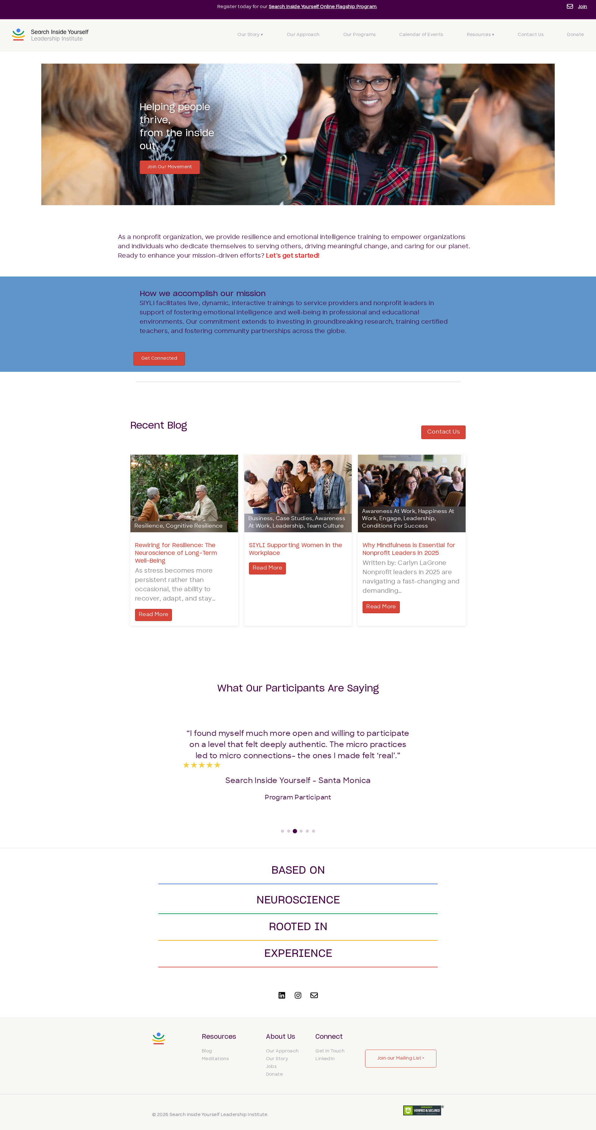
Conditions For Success (395, 526)
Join (582, 7)
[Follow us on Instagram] (298, 995)
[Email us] (314, 995)
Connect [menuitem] (329, 1037)
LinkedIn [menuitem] (325, 1059)
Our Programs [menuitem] (359, 35)
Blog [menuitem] (207, 1051)
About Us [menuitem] (280, 1037)
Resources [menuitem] (219, 1037)
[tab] (282, 831)
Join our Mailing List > (401, 1058)
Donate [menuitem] (575, 35)
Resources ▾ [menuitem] (480, 35)
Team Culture (325, 526)
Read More (154, 614)
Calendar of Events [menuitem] (421, 35)
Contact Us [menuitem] (531, 35)
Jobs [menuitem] (271, 1067)
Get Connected (159, 358)
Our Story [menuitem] (277, 1059)
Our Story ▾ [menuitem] (250, 35)
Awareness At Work (388, 511)
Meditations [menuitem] (215, 1059)
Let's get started (292, 256)
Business (260, 518)
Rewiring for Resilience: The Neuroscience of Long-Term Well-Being (176, 553)
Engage (390, 518)
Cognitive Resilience (194, 526)
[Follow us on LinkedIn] (282, 995)
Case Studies (294, 518)
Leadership (288, 526)
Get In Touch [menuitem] (330, 1051)
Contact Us (443, 432)
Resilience (148, 526)
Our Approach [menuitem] (303, 35)
